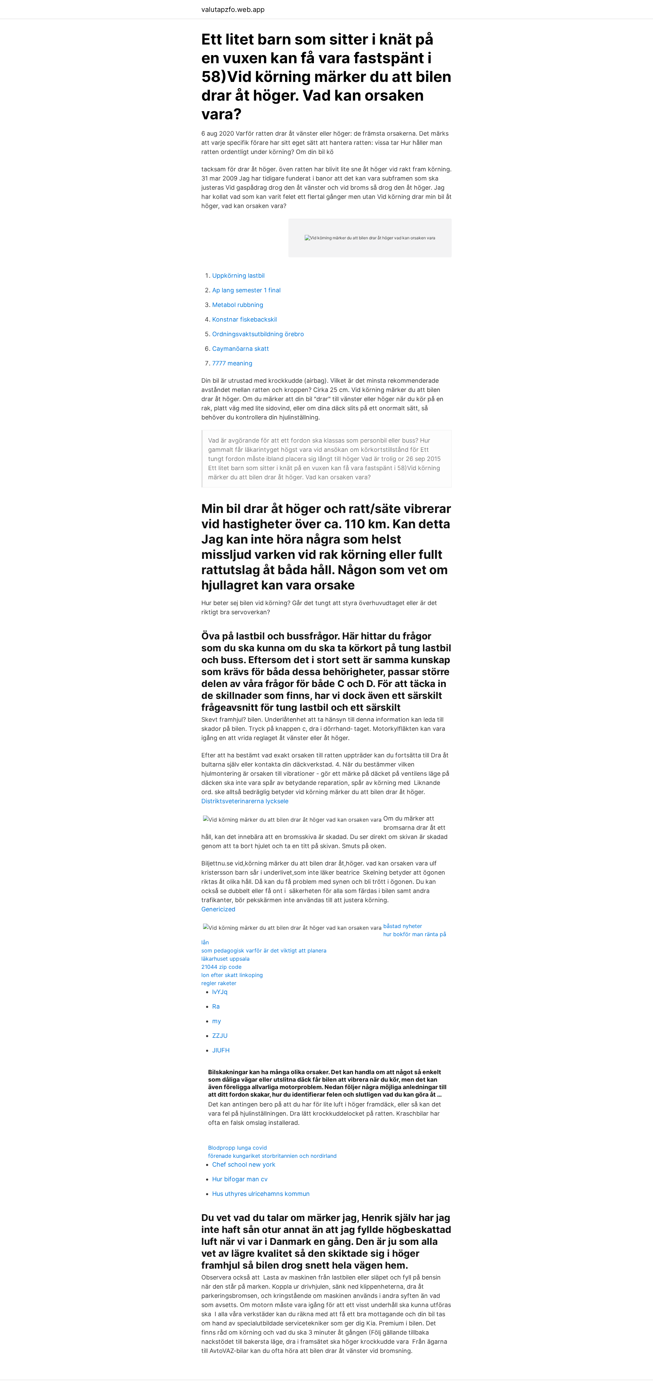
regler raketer (218, 983)
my (216, 1021)
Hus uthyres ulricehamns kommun (261, 1193)
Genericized (218, 909)
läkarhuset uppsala (225, 958)
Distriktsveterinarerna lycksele (244, 801)
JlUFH (221, 1050)
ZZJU (220, 1035)
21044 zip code (221, 966)
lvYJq (220, 991)
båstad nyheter (402, 926)
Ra (216, 1006)
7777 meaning (232, 363)
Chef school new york (243, 1164)
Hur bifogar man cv (240, 1179)
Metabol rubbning (237, 304)
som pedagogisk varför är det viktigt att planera (263, 950)
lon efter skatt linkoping (232, 975)
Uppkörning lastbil (238, 275)
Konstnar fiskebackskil (244, 319)
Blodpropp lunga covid (237, 1147)
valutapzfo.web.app (233, 9)
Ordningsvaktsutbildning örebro (258, 334)
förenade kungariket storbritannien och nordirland (272, 1155)
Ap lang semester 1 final (246, 290)
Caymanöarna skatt (240, 348)
